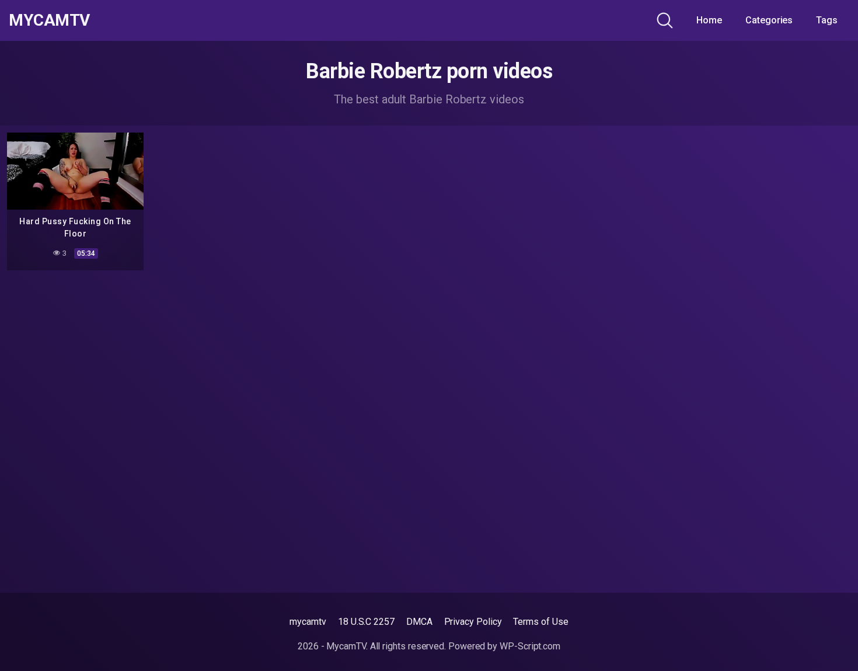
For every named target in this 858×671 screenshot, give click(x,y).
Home (709, 20)
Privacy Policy (473, 621)
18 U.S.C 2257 (366, 621)
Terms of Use (540, 621)
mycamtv (308, 621)
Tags (827, 20)
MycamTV (49, 20)
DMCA (419, 621)
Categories (769, 20)
